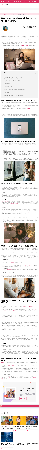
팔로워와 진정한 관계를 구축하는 (6, 269)
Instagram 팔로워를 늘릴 (24, 45)
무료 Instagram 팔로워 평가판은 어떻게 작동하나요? (13, 78)
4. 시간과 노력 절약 (9, 86)
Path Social (2, 362)
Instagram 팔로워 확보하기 (5, 14)
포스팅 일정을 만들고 (10, 262)
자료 (11, 14)
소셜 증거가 (28, 212)
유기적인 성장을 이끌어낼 (14, 203)
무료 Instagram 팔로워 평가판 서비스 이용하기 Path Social (14, 95)
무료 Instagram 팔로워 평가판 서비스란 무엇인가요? (13, 77)
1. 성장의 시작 (8, 81)
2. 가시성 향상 (8, 83)
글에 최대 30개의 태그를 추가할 (27, 265)
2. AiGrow (7, 92)
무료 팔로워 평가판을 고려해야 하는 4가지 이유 (12, 80)
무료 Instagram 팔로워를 (20, 250)
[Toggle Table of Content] (34, 73)
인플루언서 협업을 (11, 365)
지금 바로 (8, 377)
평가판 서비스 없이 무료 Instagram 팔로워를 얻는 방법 (13, 87)
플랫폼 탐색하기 (23, 398)
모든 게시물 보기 (34, 413)
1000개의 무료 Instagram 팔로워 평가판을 (29, 306)
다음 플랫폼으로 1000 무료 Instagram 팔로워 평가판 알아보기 (14, 89)
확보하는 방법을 (30, 250)
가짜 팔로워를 (18, 369)
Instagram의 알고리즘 (4, 201)
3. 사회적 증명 (8, 84)
